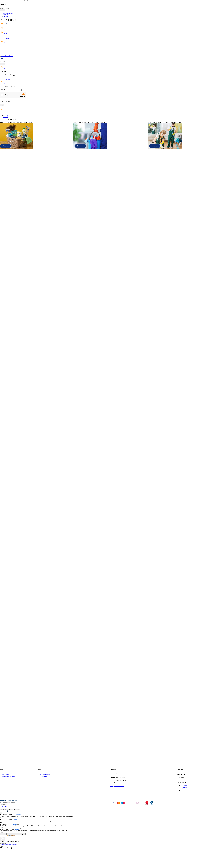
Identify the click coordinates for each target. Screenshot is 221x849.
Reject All (10, 809)
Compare (2, 844)
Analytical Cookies (7, 824)
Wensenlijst (43, 776)
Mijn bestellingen (45, 774)
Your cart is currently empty (7, 75)
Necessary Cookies (7, 814)
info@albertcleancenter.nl (117, 786)
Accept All (16, 809)
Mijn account (43, 773)
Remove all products (11, 844)
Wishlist (7, 38)
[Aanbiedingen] (165, 148)
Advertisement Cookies (8, 829)
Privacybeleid (6, 774)
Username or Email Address (7, 86)
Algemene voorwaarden (8, 776)
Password (2, 89)
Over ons (4, 773)
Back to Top (3, 806)
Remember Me (6, 102)
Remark (15, 819)
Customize (3, 809)
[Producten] (90, 148)
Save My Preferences (12, 834)
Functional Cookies (7, 819)
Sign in (6, 33)
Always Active (16, 814)
